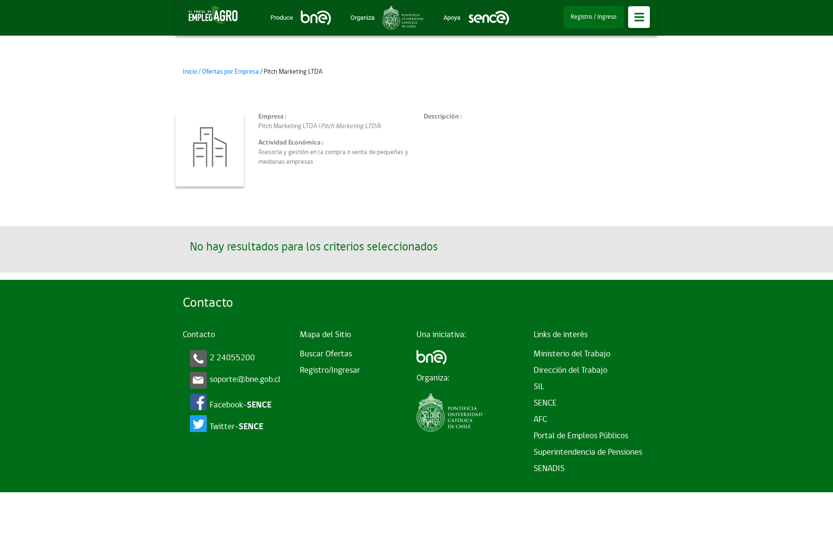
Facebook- (240, 405)
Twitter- (236, 427)
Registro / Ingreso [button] (594, 17)
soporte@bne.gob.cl (245, 379)
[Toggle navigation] (639, 17)
